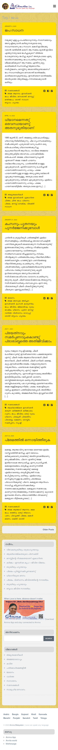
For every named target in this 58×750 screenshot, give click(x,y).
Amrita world (11, 740)
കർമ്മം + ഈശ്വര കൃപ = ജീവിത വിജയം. (25, 562)
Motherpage (11, 743)
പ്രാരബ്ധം (9, 419)
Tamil (35, 718)
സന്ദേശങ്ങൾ (13, 90)
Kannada (43, 714)
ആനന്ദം (16, 93)
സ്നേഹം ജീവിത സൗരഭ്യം (18, 588)
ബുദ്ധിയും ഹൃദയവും (16, 566)
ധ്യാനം (25, 200)
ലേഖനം (11, 297)
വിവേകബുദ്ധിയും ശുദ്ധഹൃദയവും (22, 549)
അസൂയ (17, 300)
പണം (7, 515)
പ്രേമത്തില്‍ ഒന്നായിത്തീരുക (27, 440)
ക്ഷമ (32, 509)
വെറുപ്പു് (27, 312)
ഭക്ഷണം (18, 419)
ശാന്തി (18, 99)
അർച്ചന (25, 300)
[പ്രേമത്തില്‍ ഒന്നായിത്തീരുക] (48, 507)
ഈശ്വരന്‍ (26, 93)
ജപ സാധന (14, 30)
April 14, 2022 (10, 116)
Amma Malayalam (17, 725)
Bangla (15, 714)
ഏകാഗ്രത (29, 197)
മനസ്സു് (31, 96)
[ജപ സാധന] (48, 91)
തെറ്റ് (26, 413)
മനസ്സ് (14, 203)
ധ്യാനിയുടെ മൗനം (15, 575)
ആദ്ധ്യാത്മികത (14, 407)
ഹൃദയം (15, 102)
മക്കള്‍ (30, 515)
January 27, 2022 (11, 220)
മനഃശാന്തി (22, 96)
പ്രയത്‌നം (26, 416)
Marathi (6, 718)
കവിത (9, 663)
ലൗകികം (22, 203)
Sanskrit (26, 718)
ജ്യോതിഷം (23, 306)
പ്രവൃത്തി (15, 515)
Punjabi (16, 718)
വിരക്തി (30, 203)
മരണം (8, 518)
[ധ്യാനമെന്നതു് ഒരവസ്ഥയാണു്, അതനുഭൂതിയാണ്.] (48, 195)
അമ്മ (9, 93)
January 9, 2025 (10, 26)
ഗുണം (8, 413)
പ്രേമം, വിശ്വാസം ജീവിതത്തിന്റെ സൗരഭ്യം (27, 579)
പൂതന (24, 309)
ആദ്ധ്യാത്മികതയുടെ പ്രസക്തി (22, 553)
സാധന (25, 99)
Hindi (33, 714)
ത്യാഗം (27, 512)
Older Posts (48, 529)
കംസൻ (19, 303)
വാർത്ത (8, 312)
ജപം (7, 96)
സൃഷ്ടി (18, 422)
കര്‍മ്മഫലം (28, 410)
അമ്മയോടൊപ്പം (14, 659)
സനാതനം (11, 680)
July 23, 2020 (9, 436)
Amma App (11, 737)
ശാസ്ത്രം (26, 419)
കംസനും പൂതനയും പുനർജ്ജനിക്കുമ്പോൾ (22, 226)
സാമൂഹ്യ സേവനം (15, 689)
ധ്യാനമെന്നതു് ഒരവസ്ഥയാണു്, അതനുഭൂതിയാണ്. (20, 124)
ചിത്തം (8, 200)
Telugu (43, 718)
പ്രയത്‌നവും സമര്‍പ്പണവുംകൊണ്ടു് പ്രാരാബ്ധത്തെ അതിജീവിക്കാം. (28, 337)
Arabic (6, 714)
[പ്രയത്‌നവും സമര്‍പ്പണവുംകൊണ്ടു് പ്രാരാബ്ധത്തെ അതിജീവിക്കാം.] (48, 405)
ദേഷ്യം (8, 309)
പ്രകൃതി (17, 416)
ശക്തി (15, 518)
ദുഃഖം (31, 306)
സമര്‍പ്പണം (10, 422)
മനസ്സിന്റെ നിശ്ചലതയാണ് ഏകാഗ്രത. (24, 558)
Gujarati (24, 714)
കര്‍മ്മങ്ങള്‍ (17, 410)
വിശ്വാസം (17, 312)
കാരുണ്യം (29, 303)
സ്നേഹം (8, 102)
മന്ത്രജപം (9, 99)
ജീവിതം (13, 96)
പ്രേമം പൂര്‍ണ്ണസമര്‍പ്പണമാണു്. (21, 571)
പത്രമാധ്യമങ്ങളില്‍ (16, 667)
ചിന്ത (14, 200)
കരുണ (8, 410)
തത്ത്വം (13, 512)
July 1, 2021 (9, 329)
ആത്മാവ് (17, 509)
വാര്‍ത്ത (10, 676)
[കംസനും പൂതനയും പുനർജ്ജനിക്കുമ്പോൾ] (48, 298)
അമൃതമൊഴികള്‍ (15, 194)
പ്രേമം (8, 203)
